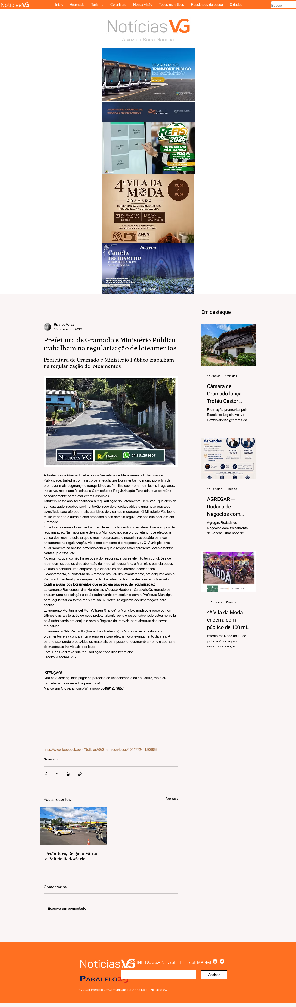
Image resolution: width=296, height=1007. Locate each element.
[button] (236, 4)
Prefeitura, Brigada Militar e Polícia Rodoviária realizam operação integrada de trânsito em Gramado (72, 856)
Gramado (51, 759)
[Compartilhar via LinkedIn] (68, 774)
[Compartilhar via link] (80, 774)
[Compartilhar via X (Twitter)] (57, 774)
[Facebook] (222, 961)
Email (126, 967)
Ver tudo (172, 798)
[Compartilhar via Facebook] (46, 774)
